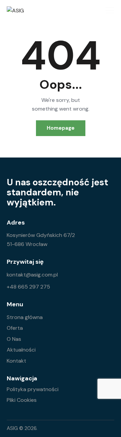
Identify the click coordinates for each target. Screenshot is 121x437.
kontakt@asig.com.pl (32, 274)
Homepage (61, 128)
